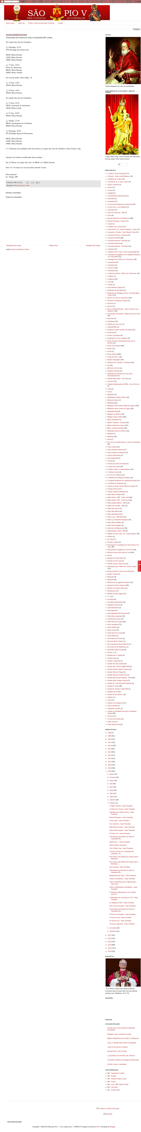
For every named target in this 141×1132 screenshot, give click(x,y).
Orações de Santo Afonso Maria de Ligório (121, 486)
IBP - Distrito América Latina (116, 1079)
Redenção (110, 577)
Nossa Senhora (112, 447)
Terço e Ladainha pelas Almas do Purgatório (121, 1043)
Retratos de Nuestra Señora (116, 588)
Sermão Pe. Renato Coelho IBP (117, 689)
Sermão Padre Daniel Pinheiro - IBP (119, 678)
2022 (109, 938)
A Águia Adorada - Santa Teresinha (121, 806)
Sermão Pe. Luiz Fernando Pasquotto (119, 683)
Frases (109, 351)
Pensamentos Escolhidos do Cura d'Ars (120, 549)
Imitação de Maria (113, 371)
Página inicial (53, 245)
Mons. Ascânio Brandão (115, 428)
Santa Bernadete (112, 607)
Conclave (110, 268)
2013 (109, 749)
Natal (109, 439)
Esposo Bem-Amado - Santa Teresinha (122, 830)
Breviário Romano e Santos (116, 221)
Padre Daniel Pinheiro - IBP (116, 503)
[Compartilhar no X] (35, 183)
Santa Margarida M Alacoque (117, 613)
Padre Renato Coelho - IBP (116, 531)
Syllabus (110, 697)
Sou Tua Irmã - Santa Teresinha (119, 867)
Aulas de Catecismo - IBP (115, 212)
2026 (109, 951)
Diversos (110, 303)
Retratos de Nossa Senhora (116, 585)
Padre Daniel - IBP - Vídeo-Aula (118, 500)
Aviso (109, 215)
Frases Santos (111, 354)
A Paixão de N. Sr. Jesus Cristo (117, 182)
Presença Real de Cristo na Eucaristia (119, 571)
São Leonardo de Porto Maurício (118, 644)
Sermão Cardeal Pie (113, 661)
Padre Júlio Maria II (113, 514)
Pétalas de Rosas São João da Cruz (118, 552)
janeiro (112, 774)
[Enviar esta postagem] (27, 182)
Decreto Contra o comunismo (117, 1064)
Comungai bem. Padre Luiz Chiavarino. (120, 259)
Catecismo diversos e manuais (117, 235)
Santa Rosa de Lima (113, 619)
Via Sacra (110, 716)
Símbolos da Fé (112, 692)
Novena (110, 461)
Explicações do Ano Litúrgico (117, 338)
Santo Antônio (112, 627)
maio (111, 787)
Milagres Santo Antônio (115, 417)
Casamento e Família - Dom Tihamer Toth (121, 232)
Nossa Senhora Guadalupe (116, 452)
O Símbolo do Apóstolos (115, 483)
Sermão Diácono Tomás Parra (117, 675)
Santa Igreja (111, 610)
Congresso (110, 279)
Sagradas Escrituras (113, 605)
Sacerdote (110, 599)
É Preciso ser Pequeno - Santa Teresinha (122, 914)
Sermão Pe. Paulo (113, 686)
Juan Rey (110, 381)
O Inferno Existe (112, 472)
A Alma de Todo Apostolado (116, 173)
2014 (109, 752)
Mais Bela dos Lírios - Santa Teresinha (122, 827)
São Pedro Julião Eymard (115, 650)
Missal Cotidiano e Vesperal (116, 422)
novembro (113, 928)
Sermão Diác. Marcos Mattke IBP (118, 666)
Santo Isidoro (111, 636)
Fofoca (109, 348)
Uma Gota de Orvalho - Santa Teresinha (122, 906)
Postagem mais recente (13, 245)
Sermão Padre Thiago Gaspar (117, 680)
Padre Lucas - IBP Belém (115, 517)
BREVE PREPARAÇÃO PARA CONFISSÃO (123, 1038)
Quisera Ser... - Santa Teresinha (119, 842)
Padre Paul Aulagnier (114, 525)
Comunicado (111, 262)
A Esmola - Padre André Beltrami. (118, 176)
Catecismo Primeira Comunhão (117, 240)
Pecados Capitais (112, 542)
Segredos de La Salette (114, 655)
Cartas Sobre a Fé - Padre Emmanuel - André (122, 229)
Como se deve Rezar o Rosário (117, 1047)
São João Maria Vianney (115, 641)
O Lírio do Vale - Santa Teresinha (120, 917)
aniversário (110, 198)
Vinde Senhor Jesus (113, 724)
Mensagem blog (112, 411)
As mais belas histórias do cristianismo (119, 204)
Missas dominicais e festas (21, 185)
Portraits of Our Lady (114, 561)
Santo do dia (111, 630)
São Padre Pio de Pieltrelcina (116, 647)
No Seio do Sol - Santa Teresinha (120, 921)
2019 (109, 768)
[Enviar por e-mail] (31, 183)
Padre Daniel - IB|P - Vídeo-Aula (118, 497)
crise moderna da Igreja (115, 287)
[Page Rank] (108, 1114)
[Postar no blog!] (33, 183)
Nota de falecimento (113, 455)
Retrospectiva (111, 591)
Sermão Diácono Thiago (115, 672)
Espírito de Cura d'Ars (114, 324)
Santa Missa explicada (114, 616)
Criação (109, 284)
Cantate (109, 224)
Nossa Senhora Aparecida (115, 449)
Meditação (110, 403)
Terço (109, 700)
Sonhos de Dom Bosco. (115, 694)
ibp (108, 365)
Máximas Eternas (113, 400)
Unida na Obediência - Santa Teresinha (122, 879)
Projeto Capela (112, 574)
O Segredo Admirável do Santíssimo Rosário (122, 480)
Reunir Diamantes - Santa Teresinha (121, 817)
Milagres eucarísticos (114, 414)
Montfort (110, 434)
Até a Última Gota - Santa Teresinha (121, 848)
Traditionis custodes (113, 708)
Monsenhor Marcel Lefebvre (116, 431)
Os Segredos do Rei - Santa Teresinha (121, 903)
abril (111, 784)
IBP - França (111, 1081)
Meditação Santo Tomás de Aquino (118, 408)
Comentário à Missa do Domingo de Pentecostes (123, 1060)
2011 (109, 742)
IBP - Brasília (111, 1076)
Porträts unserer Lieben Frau (116, 564)
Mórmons (110, 436)
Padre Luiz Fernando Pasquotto (117, 520)
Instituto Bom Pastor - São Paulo (118, 378)
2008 (109, 733)
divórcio (110, 306)
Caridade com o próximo (115, 226)
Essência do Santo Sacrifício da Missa (119, 330)
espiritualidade (112, 327)
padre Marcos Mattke (114, 494)
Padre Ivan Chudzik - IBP (115, 506)
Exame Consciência (113, 335)
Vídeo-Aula (111, 722)
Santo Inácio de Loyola (115, 633)
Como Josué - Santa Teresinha (119, 820)
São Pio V (110, 652)
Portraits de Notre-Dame (115, 558)
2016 (109, 758)
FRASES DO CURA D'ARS (117, 1051)
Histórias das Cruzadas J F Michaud (119, 362)
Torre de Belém (112, 706)
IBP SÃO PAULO (113, 368)
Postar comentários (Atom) (20, 249)
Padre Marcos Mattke (114, 522)
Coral (109, 282)
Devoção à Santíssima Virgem (117, 300)
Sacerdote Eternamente (114, 602)
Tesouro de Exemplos (114, 703)
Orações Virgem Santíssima (116, 492)
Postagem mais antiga (93, 245)
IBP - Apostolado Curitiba (115, 1073)
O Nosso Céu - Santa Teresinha (119, 833)
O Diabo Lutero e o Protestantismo (118, 469)
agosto (112, 796)
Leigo (109, 389)
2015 (109, 755)
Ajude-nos (21, 23)
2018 (109, 765)
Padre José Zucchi (113, 508)
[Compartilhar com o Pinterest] (39, 183)
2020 (109, 771)
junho (112, 790)
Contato (60, 23)
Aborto (109, 187)
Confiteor (110, 276)
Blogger (112, 1127)
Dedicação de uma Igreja (115, 290)
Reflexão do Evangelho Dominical (118, 582)
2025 (109, 948)
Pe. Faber (110, 539)
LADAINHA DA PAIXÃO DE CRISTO (121, 1055)
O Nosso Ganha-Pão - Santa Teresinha (122, 924)
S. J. (108, 596)
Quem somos (10, 23)
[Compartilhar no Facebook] (37, 183)
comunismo (111, 265)
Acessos (110, 190)
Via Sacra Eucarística (114, 719)
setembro (113, 800)
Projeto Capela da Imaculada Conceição (41, 23)
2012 (109, 745)
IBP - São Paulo (112, 1087)
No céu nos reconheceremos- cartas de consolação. (123, 442)
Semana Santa (112, 658)
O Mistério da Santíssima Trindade (118, 477)
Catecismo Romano (113, 243)
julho (111, 793)
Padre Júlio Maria (113, 511)
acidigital (110, 193)
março (112, 780)
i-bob (98, 1127)
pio (108, 555)
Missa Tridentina (112, 419)
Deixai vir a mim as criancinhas (117, 298)
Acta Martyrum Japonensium (116, 196)
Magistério (110, 394)
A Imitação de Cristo (114, 179)
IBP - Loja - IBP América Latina (117, 1084)
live (108, 392)
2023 (109, 941)
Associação (111, 210)
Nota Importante (112, 458)
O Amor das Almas (113, 466)
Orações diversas (112, 489)
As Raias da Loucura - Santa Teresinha (122, 809)
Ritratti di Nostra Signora (115, 593)
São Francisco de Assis (114, 638)
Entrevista (110, 318)
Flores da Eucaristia (113, 346)
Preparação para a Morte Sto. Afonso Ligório (122, 566)
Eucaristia (110, 332)
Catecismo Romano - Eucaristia (117, 246)
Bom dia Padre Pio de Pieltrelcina (118, 218)
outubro (112, 803)
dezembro (113, 931)
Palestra (109, 536)
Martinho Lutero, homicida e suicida (119, 1034)
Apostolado (111, 201)
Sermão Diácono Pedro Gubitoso (118, 669)
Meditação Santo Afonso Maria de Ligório (121, 405)
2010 (109, 739)
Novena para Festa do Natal (116, 463)
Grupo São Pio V (113, 357)
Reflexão (110, 579)
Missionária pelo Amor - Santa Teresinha (122, 875)
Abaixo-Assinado (113, 184)
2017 (109, 761)
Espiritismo (111, 321)
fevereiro (113, 777)
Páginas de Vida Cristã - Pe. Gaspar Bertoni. (121, 534)
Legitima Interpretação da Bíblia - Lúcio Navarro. (123, 384)
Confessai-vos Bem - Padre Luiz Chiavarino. (122, 273)
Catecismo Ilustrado (113, 238)
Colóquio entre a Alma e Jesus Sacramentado (122, 252)
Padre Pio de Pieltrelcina (115, 528)
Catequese (110, 249)
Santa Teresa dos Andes (115, 622)
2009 (109, 736)
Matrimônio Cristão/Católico (116, 397)
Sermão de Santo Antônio (115, 664)
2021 (109, 935)
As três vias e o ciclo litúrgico (117, 207)
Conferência (111, 270)
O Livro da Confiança (114, 475)
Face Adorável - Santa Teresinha (120, 824)
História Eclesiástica (113, 360)
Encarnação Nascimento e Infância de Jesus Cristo (123, 314)
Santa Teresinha (112, 624)
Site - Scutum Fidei (113, 1090)
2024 (109, 945)
